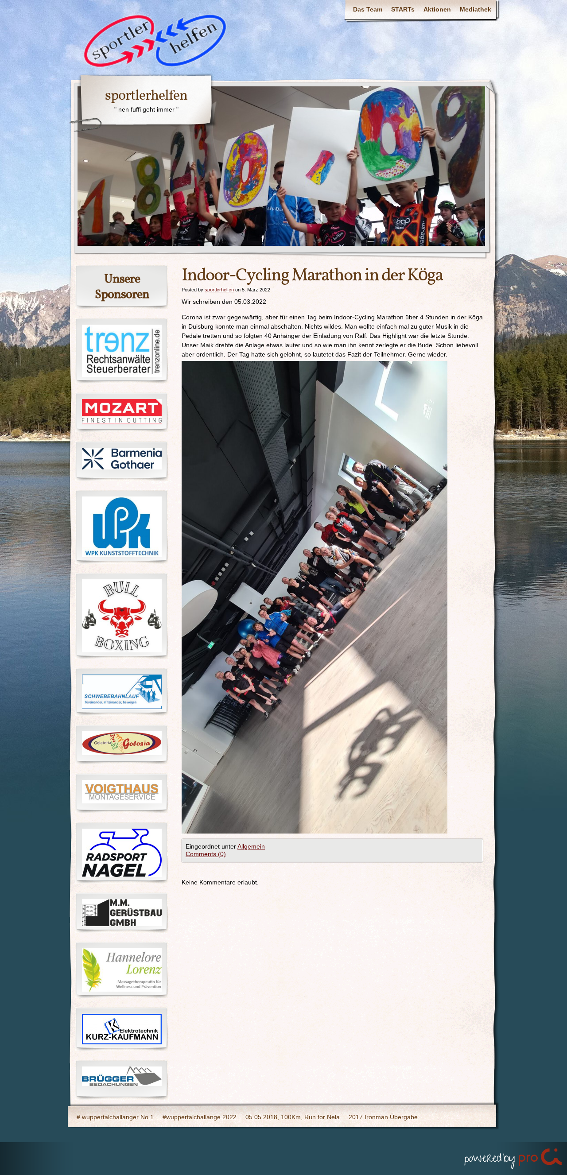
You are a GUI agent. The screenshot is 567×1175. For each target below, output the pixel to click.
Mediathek (475, 9)
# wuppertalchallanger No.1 (115, 1117)
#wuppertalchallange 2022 (200, 1117)
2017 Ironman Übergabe (383, 1117)
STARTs (403, 9)
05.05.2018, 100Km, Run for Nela (292, 1117)
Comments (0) (206, 853)
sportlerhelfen (146, 96)
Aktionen (437, 9)
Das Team (367, 9)
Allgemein (251, 846)
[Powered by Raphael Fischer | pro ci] (514, 1156)
